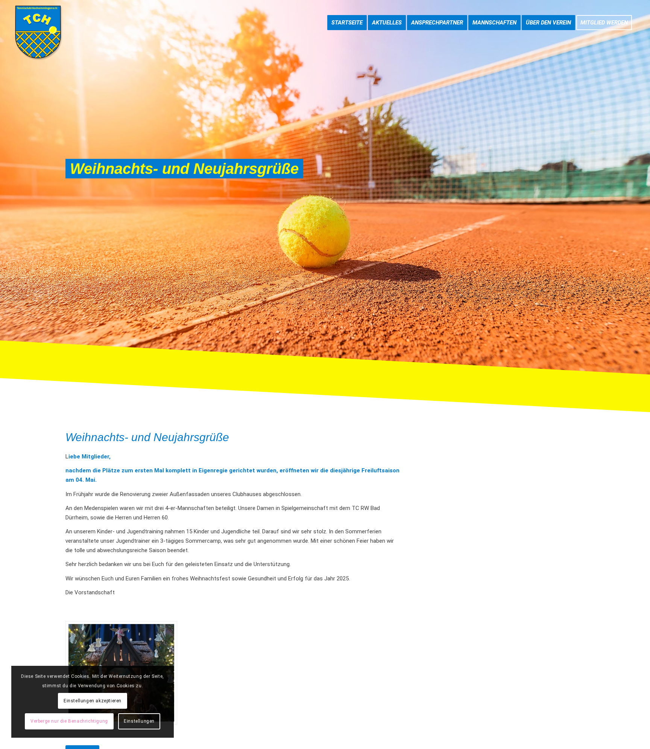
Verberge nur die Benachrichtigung (69, 721)
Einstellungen (139, 721)
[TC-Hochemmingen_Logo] (38, 32)
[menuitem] (347, 15)
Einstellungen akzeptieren (92, 700)
